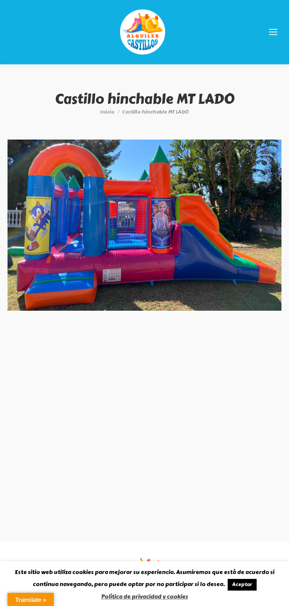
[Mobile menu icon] (273, 31)
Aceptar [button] (242, 584)
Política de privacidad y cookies (144, 596)
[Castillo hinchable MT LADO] (144, 225)
